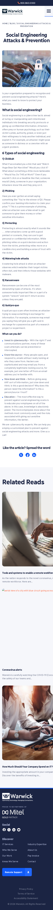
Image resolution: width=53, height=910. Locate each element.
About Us (32, 849)
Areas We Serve (10, 861)
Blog (12, 23)
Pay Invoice (33, 855)
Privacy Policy (26, 888)
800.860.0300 (27, 3)
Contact (32, 861)
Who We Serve (9, 849)
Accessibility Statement (26, 898)
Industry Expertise (37, 844)
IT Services (7, 844)
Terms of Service (26, 893)
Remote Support (13, 872)
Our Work (7, 855)
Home (5, 23)
